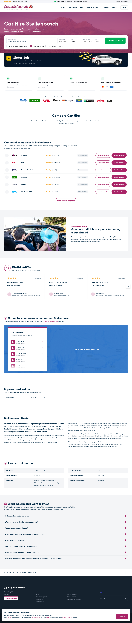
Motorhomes (73, 7)
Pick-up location (12, 40)
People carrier (40, 601)
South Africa (22, 572)
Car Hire (62, 7)
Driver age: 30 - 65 (38, 46)
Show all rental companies (66, 201)
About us (38, 592)
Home (9, 572)
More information (103, 155)
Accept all (122, 616)
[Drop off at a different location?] (7, 46)
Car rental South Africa (50, 321)
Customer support (92, 7)
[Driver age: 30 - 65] (31, 46)
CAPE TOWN (10, 398)
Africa (14, 572)
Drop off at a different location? (18, 46)
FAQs (37, 594)
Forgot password (72, 594)
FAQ (81, 7)
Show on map (20, 343)
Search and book (119, 155)
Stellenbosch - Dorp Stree (39, 398)
